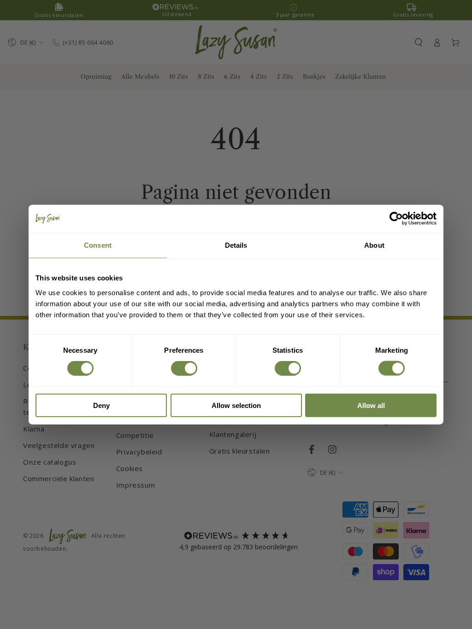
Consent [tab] (98, 245)
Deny (101, 405)
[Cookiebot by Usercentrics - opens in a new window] (396, 219)
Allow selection (236, 405)
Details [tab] (236, 245)
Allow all (371, 405)
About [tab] (374, 245)
